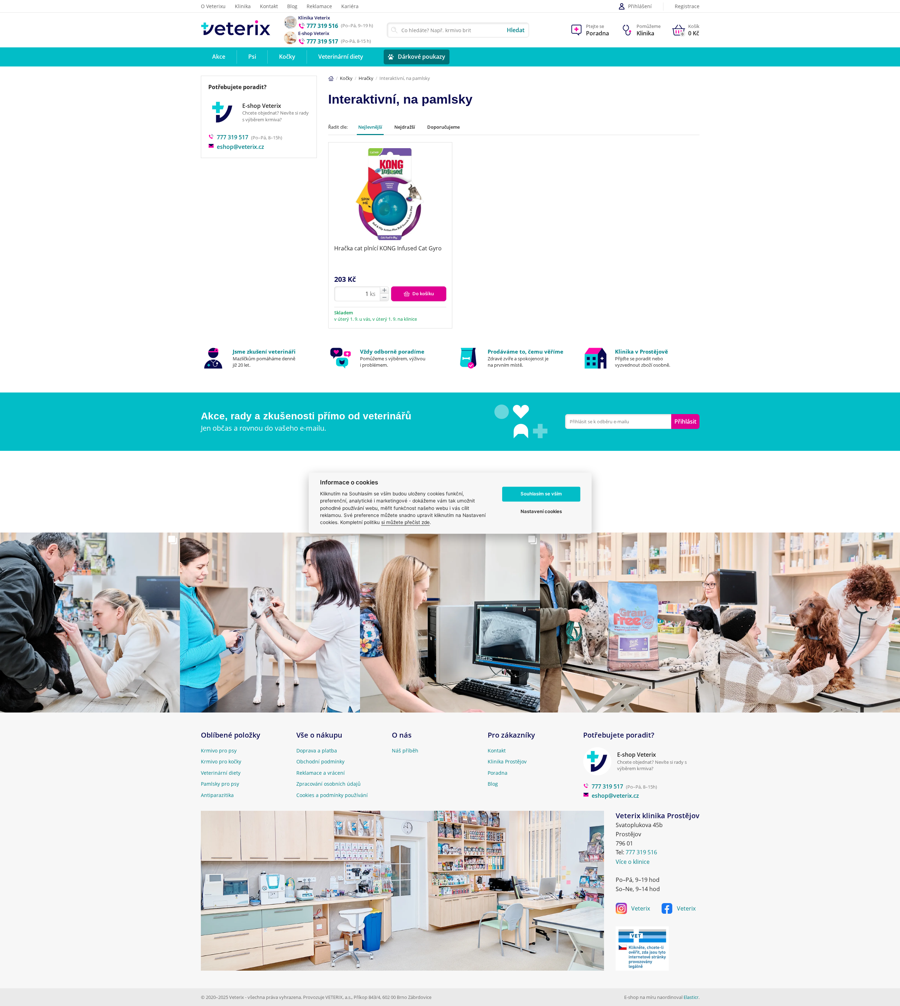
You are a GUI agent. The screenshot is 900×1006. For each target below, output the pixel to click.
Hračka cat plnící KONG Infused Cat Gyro (388, 248)
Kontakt (269, 6)
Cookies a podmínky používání (332, 795)
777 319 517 (232, 137)
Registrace (687, 7)
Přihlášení (640, 6)
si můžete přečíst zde (405, 522)
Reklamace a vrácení (320, 772)
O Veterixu (213, 6)
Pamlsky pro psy (220, 783)
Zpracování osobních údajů (328, 783)
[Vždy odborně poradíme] (386, 358)
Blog (292, 6)
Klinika (243, 6)
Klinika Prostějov (507, 761)
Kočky (346, 78)
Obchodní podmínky (320, 761)
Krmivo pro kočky (221, 761)
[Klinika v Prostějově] (641, 358)
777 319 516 (641, 852)
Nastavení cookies (541, 511)
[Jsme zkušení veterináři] (259, 358)
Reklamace (319, 6)
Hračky (366, 78)
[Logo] (236, 30)
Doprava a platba (316, 750)
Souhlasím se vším (541, 494)
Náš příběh (405, 750)
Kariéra (350, 6)
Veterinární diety (220, 772)
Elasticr (691, 997)
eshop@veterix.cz (240, 147)
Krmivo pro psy (219, 750)
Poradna (497, 772)
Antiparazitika (217, 795)
